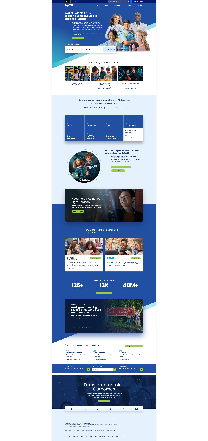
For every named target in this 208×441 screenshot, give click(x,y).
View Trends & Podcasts (72, 359)
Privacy (91, 436)
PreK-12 (67, 1)
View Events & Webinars (99, 359)
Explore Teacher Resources (135, 346)
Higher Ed (74, 1)
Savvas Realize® (128, 132)
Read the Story (75, 320)
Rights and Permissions (100, 436)
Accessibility (67, 436)
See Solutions (111, 49)
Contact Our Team (78, 211)
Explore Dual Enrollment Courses (121, 167)
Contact (127, 418)
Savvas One (127, 134)
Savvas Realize (95, 258)
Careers (88, 416)
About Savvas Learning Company (79, 430)
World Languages (129, 137)
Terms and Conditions (120, 436)
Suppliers (120, 416)
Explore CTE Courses (118, 170)
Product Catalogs (80, 418)
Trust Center (135, 416)
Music (126, 135)
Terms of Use (110, 436)
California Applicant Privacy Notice (80, 436)
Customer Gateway (72, 416)
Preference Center (104, 416)
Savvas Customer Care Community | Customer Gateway (104, 430)
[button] (72, 327)
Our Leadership (89, 430)
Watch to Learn (78, 38)
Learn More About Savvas (104, 293)
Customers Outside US (96, 418)
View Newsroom (123, 359)
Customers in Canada (112, 418)
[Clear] (109, 1)
